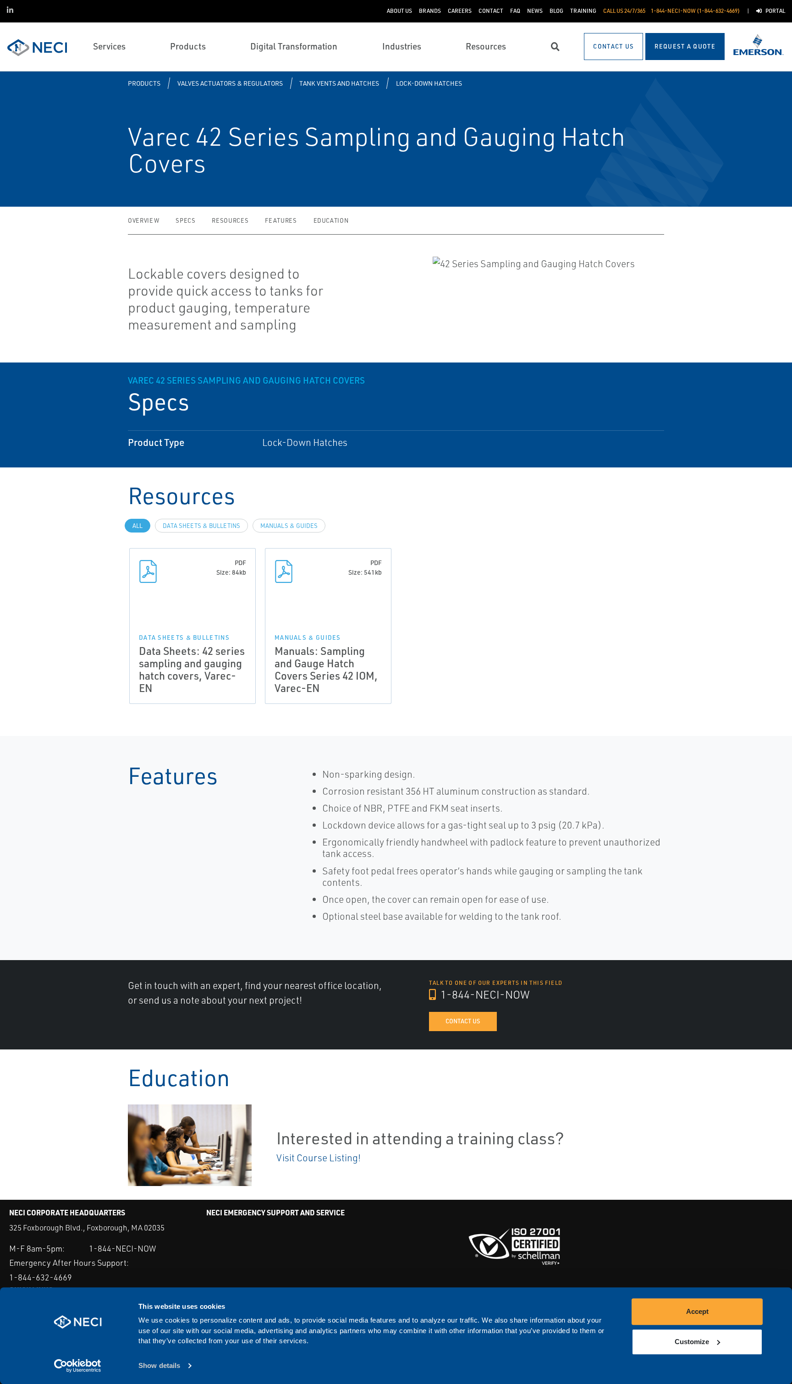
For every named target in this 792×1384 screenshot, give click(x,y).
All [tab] (137, 525)
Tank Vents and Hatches (339, 83)
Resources (230, 220)
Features (281, 220)
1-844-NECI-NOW (484, 994)
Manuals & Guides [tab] (289, 525)
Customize (692, 1342)
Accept (697, 1311)
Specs (185, 220)
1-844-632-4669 (40, 1277)
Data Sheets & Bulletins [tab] (201, 525)
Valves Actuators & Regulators (230, 83)
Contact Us (463, 1021)
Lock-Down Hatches (429, 83)
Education (331, 220)
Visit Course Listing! (318, 1158)
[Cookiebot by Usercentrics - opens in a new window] (78, 1366)
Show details (159, 1366)
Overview (143, 220)
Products (144, 83)
